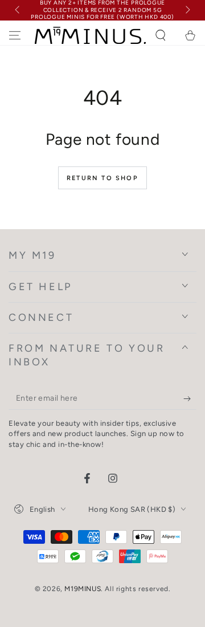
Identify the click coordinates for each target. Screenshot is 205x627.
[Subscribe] (189, 398)
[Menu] (15, 35)
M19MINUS (82, 589)
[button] (160, 35)
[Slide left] (18, 10)
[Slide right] (186, 10)
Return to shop (102, 178)
